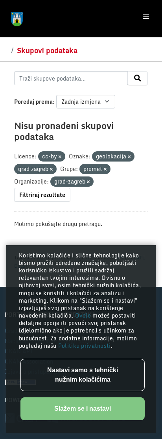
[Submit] (137, 78)
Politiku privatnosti (84, 345)
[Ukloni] (60, 156)
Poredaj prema (33, 101)
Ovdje (84, 315)
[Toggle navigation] (146, 16)
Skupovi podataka (47, 50)
